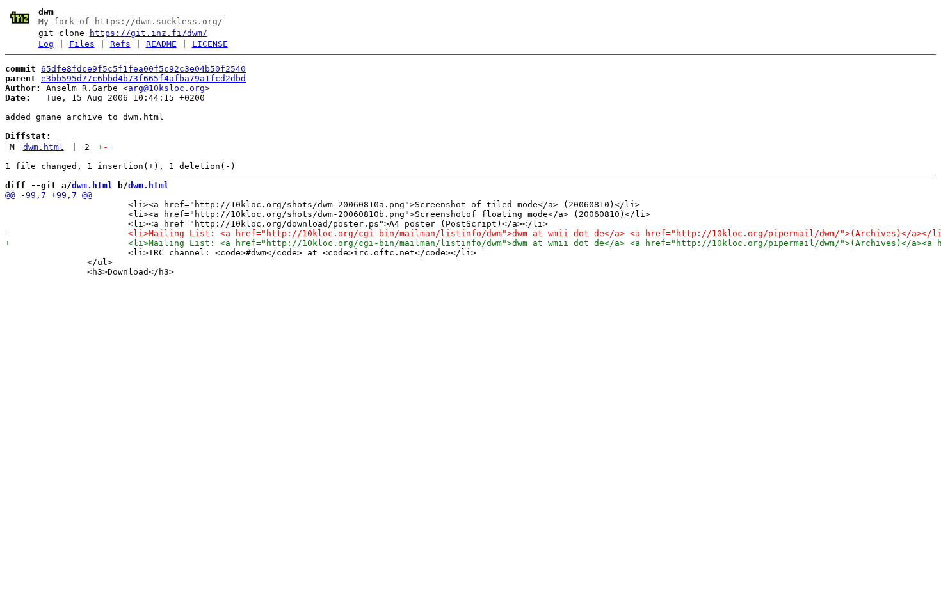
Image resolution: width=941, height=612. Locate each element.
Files (82, 44)
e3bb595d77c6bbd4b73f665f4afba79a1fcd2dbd (143, 78)
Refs (120, 44)
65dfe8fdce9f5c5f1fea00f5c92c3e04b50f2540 (143, 69)
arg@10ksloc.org (166, 88)
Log (46, 44)
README (161, 44)
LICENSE (210, 44)
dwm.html (43, 147)
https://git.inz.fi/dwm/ (148, 33)
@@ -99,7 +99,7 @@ (48, 195)
